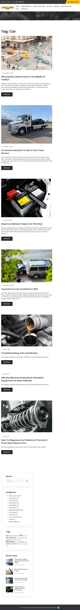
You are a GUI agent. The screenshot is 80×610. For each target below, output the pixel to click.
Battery (14, 535)
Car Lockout (12, 500)
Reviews (25, 542)
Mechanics (10, 541)
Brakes (17, 535)
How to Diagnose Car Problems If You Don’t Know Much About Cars (24, 441)
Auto (7, 535)
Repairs (22, 542)
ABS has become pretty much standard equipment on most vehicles (22, 379)
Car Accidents (13, 498)
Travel (10, 519)
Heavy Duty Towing (39, 6)
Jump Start (18, 539)
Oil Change (18, 542)
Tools (21, 543)
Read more (7, 94)
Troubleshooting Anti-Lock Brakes (19, 353)
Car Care (24, 535)
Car (21, 535)
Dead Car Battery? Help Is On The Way (21, 223)
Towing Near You (26, 6)
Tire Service (12, 514)
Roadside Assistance (14, 510)
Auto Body (11, 535)
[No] (78, 607)
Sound (19, 543)
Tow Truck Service (14, 517)
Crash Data (18, 537)
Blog (17, 9)
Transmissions (25, 543)
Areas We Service (66, 6)
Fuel (9, 539)
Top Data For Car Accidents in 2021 (19, 289)
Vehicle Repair (13, 521)
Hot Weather (12, 507)
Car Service (11, 537)
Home (17, 6)
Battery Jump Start (14, 496)
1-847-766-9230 (19, 2)
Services (56, 6)
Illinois (15, 539)
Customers (22, 537)
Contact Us (24, 9)
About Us (49, 6)
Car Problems (12, 503)
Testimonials (12, 512)
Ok (58, 607)
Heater (12, 539)
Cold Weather (12, 505)
